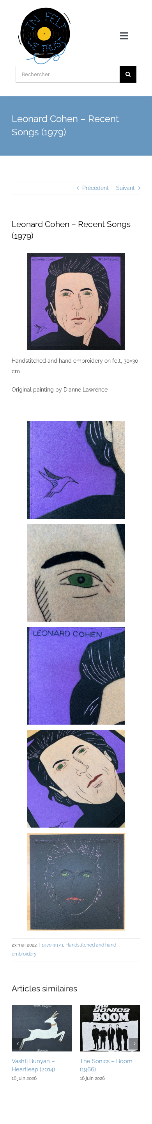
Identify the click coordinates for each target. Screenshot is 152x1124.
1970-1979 (52, 945)
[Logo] (45, 8)
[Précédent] (17, 1044)
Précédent (95, 188)
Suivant (125, 188)
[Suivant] (134, 1044)
